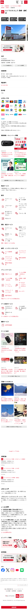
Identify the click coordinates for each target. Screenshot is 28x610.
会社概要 (8, 591)
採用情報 (14, 591)
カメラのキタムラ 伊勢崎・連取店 (11, 477)
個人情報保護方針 (9, 589)
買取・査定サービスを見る (8, 243)
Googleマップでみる (14, 451)
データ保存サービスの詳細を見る (9, 316)
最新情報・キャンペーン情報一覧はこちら (14, 180)
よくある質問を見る (6, 532)
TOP (2, 5)
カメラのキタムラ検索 (16, 5)
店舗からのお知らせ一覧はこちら (14, 426)
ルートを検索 (21, 65)
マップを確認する (7, 65)
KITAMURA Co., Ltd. (11, 600)
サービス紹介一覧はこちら (14, 376)
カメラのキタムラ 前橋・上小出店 (11, 468)
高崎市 (7, 7)
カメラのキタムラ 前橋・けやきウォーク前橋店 (14, 459)
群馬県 (2, 7)
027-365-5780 (4, 85)
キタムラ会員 (22, 1)
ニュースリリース (19, 589)
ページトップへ (23, 585)
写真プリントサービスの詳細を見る (10, 298)
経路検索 (14, 607)
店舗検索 (7, 5)
